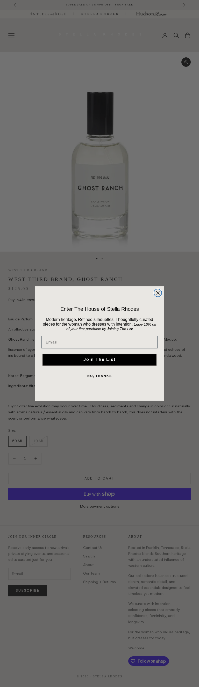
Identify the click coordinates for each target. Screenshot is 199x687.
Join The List (99, 359)
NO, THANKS (99, 376)
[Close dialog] (158, 293)
